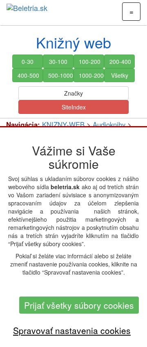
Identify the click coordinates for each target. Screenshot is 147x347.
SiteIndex (74, 107)
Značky (73, 93)
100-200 (89, 61)
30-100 (58, 61)
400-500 (28, 75)
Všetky (119, 75)
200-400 (120, 61)
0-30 (27, 61)
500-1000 (60, 75)
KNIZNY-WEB (63, 124)
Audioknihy (109, 124)
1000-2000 (91, 75)
